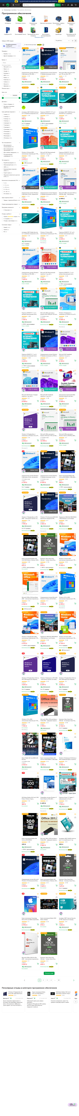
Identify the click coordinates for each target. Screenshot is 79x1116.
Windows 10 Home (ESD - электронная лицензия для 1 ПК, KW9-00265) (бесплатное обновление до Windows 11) (30, 153)
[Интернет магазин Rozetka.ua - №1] (7, 5)
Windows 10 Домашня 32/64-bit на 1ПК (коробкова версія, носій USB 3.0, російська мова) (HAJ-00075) (67, 759)
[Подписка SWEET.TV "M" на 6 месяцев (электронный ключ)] (67, 138)
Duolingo (6, 73)
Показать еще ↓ (39, 37)
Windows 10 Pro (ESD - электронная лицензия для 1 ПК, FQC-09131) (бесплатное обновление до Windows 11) (67, 598)
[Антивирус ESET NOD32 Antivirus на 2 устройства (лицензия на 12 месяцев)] (30, 98)
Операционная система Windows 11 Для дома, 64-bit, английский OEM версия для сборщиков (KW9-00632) (30, 476)
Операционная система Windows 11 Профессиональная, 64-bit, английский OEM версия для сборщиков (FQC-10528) (48, 476)
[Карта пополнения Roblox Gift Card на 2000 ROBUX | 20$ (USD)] (49, 744)
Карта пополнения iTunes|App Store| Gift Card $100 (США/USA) (30, 919)
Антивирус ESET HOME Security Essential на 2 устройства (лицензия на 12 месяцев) (67, 113)
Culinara (6, 81)
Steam (6, 69)
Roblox (6, 77)
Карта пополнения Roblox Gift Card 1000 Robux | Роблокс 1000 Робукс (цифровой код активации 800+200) (30, 559)
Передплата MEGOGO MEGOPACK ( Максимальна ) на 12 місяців (67, 518)
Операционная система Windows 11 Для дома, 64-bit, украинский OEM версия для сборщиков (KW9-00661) (30, 193)
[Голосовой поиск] (53, 5)
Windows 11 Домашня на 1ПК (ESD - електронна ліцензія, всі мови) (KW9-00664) (48, 679)
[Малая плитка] (75, 40)
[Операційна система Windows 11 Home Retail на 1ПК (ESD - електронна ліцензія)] (49, 783)
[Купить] (38, 79)
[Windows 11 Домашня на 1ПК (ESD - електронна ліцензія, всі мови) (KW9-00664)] (49, 664)
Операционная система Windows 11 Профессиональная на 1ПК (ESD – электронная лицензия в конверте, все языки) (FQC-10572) (49, 193)
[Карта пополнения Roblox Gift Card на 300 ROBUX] (30, 824)
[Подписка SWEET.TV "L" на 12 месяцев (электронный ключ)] (30, 340)
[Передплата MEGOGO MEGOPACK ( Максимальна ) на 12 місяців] (67, 503)
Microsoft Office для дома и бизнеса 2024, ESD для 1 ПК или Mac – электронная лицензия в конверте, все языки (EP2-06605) (48, 313)
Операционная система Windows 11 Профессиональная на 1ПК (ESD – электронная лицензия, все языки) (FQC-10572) (49, 355)
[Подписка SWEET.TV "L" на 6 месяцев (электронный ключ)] (30, 299)
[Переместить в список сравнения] (38, 51)
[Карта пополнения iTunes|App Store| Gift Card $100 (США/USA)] (30, 904)
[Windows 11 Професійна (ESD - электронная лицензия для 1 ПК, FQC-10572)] (30, 622)
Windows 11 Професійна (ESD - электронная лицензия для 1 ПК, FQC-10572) (30, 637)
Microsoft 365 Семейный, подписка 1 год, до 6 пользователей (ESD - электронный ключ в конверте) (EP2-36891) (48, 395)
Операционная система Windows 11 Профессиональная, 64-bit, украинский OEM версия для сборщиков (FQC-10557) (48, 73)
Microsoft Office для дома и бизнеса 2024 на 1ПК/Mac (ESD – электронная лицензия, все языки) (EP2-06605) (67, 435)
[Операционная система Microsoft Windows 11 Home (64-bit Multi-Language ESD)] (49, 583)
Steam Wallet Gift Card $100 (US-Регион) (30, 759)
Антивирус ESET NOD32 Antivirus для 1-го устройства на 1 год (67, 839)
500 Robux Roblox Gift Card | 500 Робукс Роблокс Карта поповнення (30, 798)
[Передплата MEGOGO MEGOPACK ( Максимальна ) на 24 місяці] (49, 622)
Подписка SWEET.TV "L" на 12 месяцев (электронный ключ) (29, 355)
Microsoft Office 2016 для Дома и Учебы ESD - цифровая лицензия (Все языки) (48, 720)
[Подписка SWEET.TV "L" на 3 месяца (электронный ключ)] (67, 258)
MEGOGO (7, 86)
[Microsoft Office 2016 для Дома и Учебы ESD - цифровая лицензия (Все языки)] (49, 705)
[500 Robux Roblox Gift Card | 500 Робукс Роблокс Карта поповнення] (30, 783)
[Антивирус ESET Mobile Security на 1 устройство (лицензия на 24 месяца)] (30, 218)
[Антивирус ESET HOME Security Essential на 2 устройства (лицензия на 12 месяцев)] (67, 98)
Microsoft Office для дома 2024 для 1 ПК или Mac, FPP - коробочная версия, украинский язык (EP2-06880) (67, 73)
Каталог (17, 5)
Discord (6, 84)
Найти (57, 5)
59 (58, 980)
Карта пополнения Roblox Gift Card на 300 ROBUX (29, 839)
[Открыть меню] (3, 5)
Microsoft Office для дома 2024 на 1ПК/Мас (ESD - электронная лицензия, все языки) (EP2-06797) (67, 193)
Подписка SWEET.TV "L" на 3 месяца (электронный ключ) (66, 273)
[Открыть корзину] (75, 5)
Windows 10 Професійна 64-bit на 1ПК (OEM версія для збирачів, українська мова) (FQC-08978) (30, 679)
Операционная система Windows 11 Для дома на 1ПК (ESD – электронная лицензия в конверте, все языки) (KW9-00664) (30, 73)
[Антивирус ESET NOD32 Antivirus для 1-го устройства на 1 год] (67, 824)
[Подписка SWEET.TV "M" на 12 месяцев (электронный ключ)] (67, 218)
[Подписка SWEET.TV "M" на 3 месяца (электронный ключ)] (49, 98)
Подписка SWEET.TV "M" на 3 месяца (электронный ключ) (47, 113)
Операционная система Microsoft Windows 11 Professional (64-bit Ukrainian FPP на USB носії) (30, 880)
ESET (6, 75)
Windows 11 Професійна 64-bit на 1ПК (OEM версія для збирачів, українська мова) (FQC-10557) (67, 679)
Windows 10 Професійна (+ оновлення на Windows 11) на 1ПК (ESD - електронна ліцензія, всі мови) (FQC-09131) (30, 435)
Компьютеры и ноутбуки (10, 10)
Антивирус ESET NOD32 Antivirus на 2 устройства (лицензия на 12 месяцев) (30, 113)
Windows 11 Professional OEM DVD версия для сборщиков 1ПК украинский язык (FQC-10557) (49, 518)
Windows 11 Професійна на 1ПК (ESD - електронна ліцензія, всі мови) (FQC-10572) (30, 518)
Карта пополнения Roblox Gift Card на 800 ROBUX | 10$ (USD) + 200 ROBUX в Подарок (67, 476)
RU (63, 5)
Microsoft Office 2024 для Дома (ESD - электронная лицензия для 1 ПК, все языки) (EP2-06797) (30, 598)
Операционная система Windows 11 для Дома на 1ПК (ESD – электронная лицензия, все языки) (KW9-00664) (30, 273)
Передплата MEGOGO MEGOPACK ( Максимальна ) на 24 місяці (49, 637)
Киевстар (7, 79)
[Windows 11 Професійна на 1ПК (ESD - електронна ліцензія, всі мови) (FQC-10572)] (30, 503)
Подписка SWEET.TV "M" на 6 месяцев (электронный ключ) (66, 153)
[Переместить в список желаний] (38, 48)
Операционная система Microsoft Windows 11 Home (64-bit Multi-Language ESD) (48, 598)
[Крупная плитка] (72, 40)
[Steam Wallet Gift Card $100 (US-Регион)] (30, 744)
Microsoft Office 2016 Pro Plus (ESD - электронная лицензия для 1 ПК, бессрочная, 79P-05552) (30, 958)
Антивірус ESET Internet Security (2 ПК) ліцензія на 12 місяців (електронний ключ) (67, 919)
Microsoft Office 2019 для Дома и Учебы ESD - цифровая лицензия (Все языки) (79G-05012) (48, 839)
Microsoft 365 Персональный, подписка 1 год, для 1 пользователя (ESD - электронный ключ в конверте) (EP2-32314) (49, 153)
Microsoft (8, 66)
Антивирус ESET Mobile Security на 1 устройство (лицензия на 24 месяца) (30, 233)
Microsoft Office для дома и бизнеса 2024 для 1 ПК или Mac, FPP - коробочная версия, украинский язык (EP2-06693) (48, 435)
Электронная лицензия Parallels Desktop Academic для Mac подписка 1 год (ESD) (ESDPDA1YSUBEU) (67, 395)
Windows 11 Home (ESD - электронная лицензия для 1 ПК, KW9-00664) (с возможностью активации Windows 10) (67, 559)
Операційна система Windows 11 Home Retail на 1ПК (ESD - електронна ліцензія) (48, 798)
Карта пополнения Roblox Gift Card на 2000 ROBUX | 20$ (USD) (48, 759)
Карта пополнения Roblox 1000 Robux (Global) (48, 919)
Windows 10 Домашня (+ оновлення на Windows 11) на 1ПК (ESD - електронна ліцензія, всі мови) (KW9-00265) (67, 313)
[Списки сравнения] (71, 5)
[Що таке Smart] (43, 45)
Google (6, 71)
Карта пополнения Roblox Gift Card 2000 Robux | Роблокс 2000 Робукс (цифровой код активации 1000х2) (49, 880)
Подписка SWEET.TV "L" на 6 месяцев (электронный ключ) (29, 313)
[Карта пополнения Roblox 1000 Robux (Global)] (49, 904)
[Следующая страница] (73, 980)
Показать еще (5, 88)
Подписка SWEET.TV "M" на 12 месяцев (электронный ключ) (66, 233)
